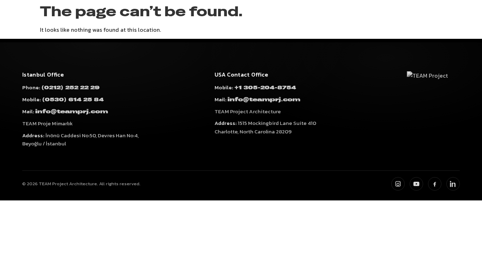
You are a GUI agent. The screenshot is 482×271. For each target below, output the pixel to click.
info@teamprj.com (71, 111)
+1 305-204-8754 (265, 87)
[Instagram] (398, 184)
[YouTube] (416, 184)
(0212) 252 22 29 (70, 87)
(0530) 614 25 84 (73, 99)
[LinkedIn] (453, 184)
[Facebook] (434, 184)
